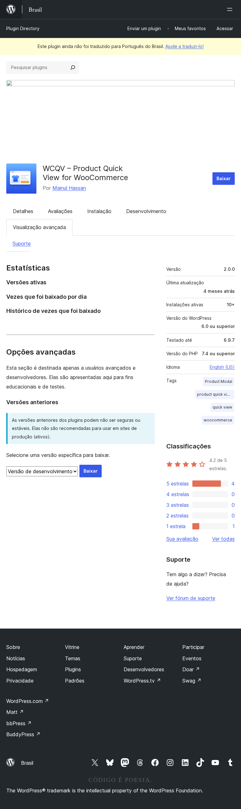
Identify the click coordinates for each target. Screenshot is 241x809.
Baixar (224, 178)
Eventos (191, 658)
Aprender (134, 647)
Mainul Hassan (69, 188)
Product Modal (218, 381)
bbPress (19, 723)
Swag (191, 681)
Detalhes (23, 211)
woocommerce (218, 420)
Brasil (27, 763)
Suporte (22, 243)
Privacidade (20, 681)
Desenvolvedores (144, 669)
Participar (193, 647)
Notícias (15, 658)
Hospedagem (21, 669)
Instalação (99, 211)
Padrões (74, 681)
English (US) (222, 367)
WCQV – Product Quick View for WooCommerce (85, 173)
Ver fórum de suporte (190, 598)
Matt (15, 712)
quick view (222, 407)
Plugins (73, 669)
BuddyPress (23, 734)
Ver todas (223, 539)
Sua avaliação (182, 539)
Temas (72, 658)
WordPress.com (27, 701)
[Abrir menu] (231, 9)
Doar (191, 669)
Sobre (13, 647)
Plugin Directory (23, 28)
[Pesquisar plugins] (73, 67)
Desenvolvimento (146, 211)
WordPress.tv (142, 681)
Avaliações (60, 211)
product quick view (215, 394)
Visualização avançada (39, 227)
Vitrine (72, 647)
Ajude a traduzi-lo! (184, 46)
